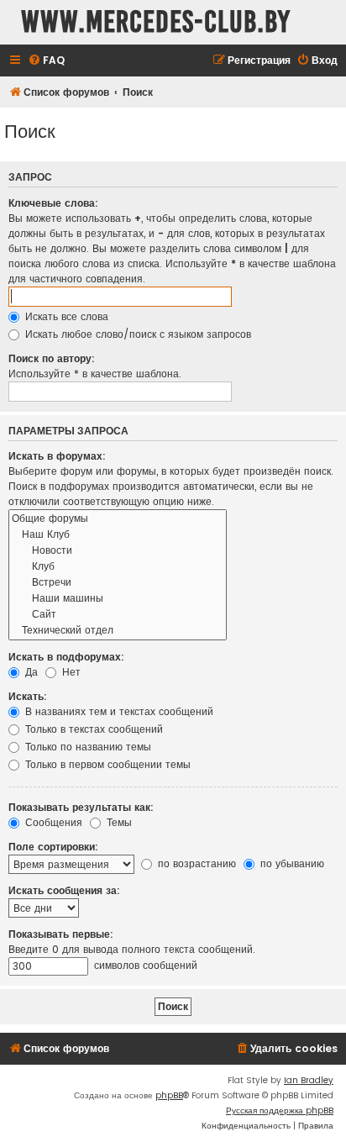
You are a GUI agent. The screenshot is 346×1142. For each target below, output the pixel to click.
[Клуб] (117, 567)
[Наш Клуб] (117, 535)
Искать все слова (65, 316)
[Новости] (117, 551)
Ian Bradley (308, 1080)
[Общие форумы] (117, 519)
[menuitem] (46, 61)
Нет (70, 672)
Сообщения (52, 822)
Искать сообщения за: (64, 890)
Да (30, 672)
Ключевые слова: (53, 203)
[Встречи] (117, 583)
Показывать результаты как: (81, 807)
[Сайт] (117, 615)
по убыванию (290, 863)
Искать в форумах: (57, 456)
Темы (117, 822)
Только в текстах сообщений (92, 729)
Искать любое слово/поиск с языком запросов (136, 334)
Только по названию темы (86, 746)
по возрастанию (195, 863)
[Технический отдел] (117, 631)
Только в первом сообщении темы (106, 764)
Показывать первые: (60, 934)
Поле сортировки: (53, 846)
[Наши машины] (117, 599)
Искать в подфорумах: (66, 657)
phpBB (169, 1095)
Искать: (27, 696)
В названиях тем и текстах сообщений (117, 711)
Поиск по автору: (51, 358)
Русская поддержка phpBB (279, 1110)
